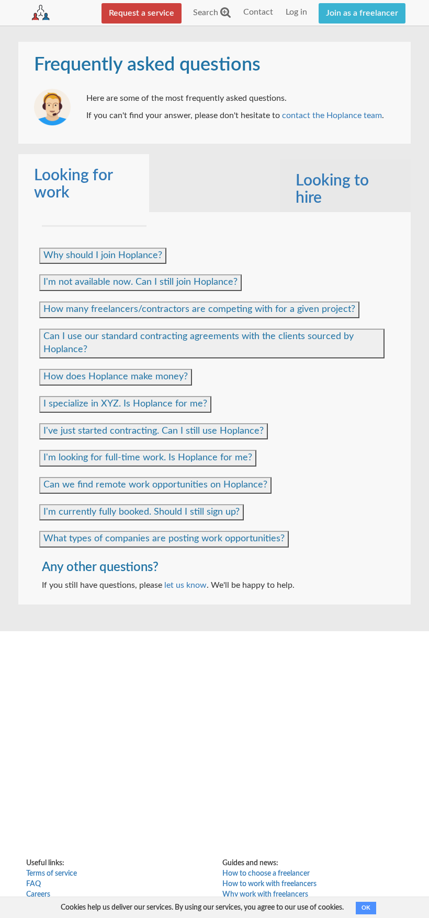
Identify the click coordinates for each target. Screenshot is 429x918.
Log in (296, 12)
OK (366, 908)
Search (206, 12)
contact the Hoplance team (332, 115)
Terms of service (51, 873)
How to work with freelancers (269, 884)
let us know (185, 585)
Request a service (141, 13)
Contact (258, 12)
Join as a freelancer (362, 13)
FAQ (33, 884)
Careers (38, 894)
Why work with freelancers (265, 894)
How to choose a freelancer (266, 873)
